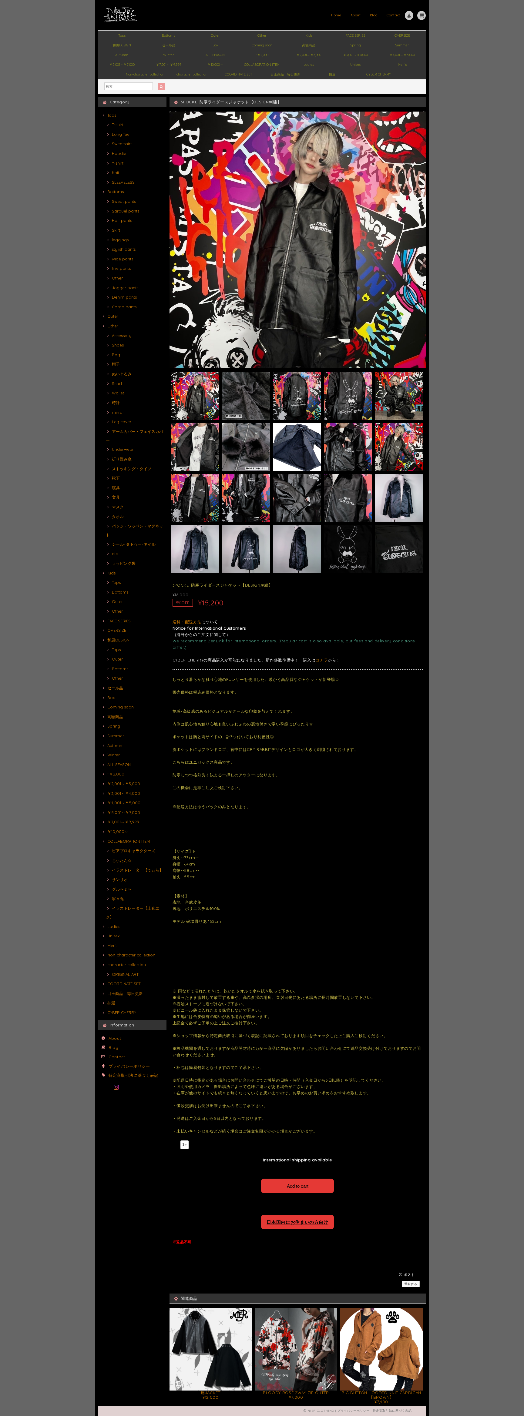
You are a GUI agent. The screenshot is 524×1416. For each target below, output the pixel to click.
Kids (308, 35)
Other (262, 35)
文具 (116, 497)
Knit (115, 172)
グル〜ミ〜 (122, 889)
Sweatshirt (122, 143)
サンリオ (120, 879)
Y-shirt (117, 163)
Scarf (117, 383)
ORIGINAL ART (125, 974)
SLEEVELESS (123, 182)
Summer (402, 45)
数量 (176, 1144)
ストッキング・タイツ (131, 468)
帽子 (116, 364)
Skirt (116, 230)
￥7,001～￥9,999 (168, 64)
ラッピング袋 (124, 563)
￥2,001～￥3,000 (308, 55)
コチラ (321, 660)
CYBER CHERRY (378, 74)
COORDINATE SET (238, 74)
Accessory (121, 335)
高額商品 (308, 45)
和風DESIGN (122, 45)
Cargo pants (124, 306)
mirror (118, 412)
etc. (115, 553)
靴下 (116, 478)
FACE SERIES (355, 35)
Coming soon (262, 45)
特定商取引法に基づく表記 (133, 1075)
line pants (121, 268)
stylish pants (124, 249)
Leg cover (121, 421)
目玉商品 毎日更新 (285, 74)
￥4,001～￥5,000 (402, 55)
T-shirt (117, 124)
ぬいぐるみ (122, 373)
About (356, 15)
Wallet (118, 392)
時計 (116, 402)
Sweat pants (124, 201)
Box (215, 45)
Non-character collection (145, 74)
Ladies (309, 64)
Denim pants (124, 297)
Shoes (118, 345)
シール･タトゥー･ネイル (134, 544)
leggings (120, 239)
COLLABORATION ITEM (262, 64)
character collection (191, 74)
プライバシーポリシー (129, 1066)
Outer (215, 35)
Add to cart (297, 1186)
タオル (118, 516)
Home (336, 15)
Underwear (123, 449)
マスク (118, 506)
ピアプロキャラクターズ (133, 850)
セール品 (168, 45)
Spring (355, 45)
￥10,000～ (215, 64)
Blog (374, 15)
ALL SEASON (215, 55)
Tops (122, 35)
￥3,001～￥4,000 (355, 55)
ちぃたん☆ (122, 860)
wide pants (122, 258)
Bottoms (168, 35)
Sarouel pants (125, 211)
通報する (410, 1284)
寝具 (116, 487)
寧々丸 (118, 898)
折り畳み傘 (122, 459)
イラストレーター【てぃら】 (137, 870)
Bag (116, 354)
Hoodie (119, 153)
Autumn (121, 55)
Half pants (122, 220)
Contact (393, 15)
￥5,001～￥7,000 (122, 64)
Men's (402, 64)
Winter (168, 55)
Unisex (355, 64)
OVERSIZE (402, 35)
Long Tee (120, 134)
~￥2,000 (262, 55)
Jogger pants (125, 287)
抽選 (332, 74)
